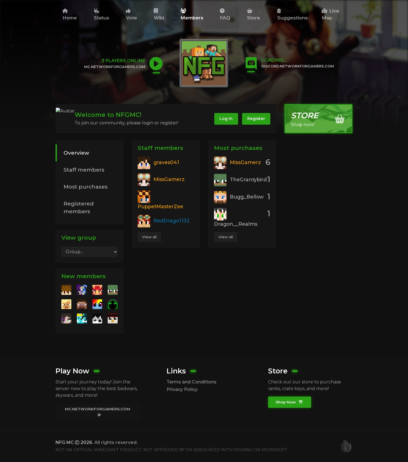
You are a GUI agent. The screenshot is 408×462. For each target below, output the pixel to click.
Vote (131, 18)
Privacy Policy (182, 389)
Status (101, 18)
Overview (76, 152)
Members (191, 18)
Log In (226, 118)
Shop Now (286, 402)
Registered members (79, 207)
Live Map (330, 14)
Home (69, 18)
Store (253, 18)
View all (149, 237)
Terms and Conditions (191, 382)
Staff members (84, 169)
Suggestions (292, 18)
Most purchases (86, 186)
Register (256, 118)
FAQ (225, 18)
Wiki (159, 18)
